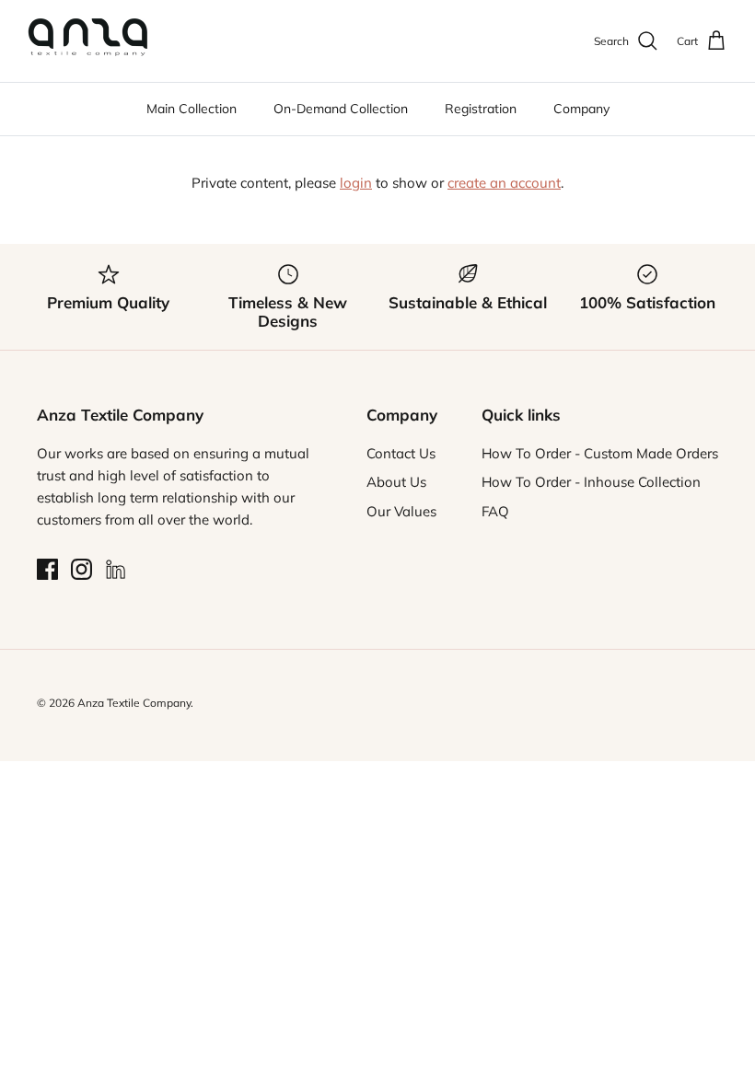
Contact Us (401, 453)
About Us (396, 482)
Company (581, 108)
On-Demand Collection (340, 108)
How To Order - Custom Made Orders (600, 453)
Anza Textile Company (134, 703)
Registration (481, 108)
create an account (504, 182)
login (356, 182)
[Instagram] (81, 569)
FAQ (495, 511)
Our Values (401, 511)
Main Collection (191, 108)
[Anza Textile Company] (87, 41)
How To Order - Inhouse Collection (591, 482)
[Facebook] (47, 569)
